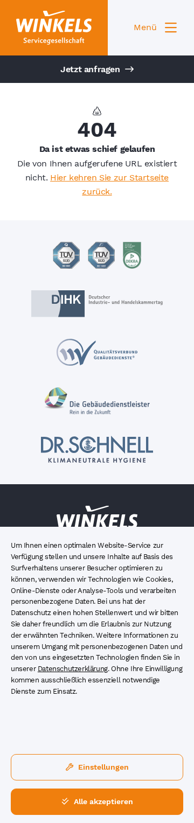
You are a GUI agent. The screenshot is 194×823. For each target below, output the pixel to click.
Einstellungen (102, 767)
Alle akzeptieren (102, 801)
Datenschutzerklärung (73, 669)
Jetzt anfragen (91, 69)
